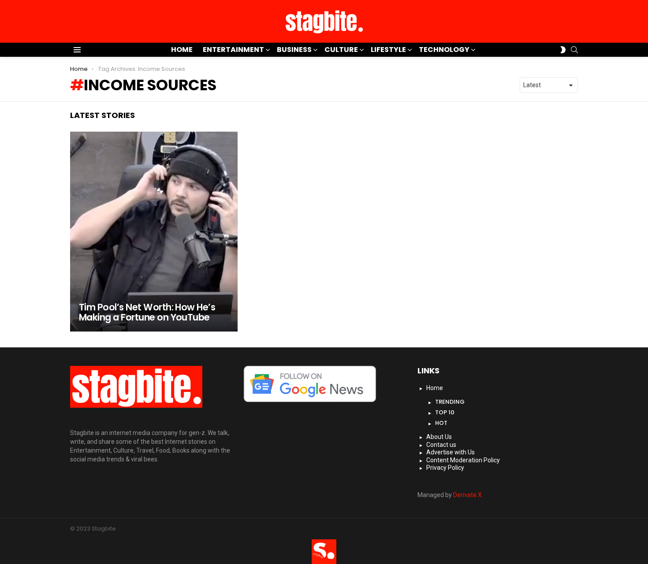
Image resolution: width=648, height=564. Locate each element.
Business (294, 49)
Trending (450, 402)
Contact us (441, 444)
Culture (341, 49)
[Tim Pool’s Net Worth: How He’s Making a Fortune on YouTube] (154, 232)
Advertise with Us (450, 452)
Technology (444, 49)
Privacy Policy (445, 467)
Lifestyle (388, 49)
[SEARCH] (574, 50)
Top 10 (444, 412)
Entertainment (233, 49)
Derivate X (467, 494)
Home (182, 49)
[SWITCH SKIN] (562, 50)
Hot (441, 423)
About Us (439, 436)
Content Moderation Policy (463, 460)
